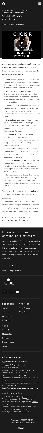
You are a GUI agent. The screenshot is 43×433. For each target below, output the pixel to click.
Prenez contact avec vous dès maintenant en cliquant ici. (17, 219)
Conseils (5, 330)
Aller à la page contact (11, 271)
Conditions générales (15, 423)
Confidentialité (30, 423)
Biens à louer (24, 312)
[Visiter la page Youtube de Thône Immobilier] (17, 294)
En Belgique (7, 316)
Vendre (5, 346)
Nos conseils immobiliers (24, 10)
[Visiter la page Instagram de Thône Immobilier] (11, 294)
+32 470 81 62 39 (9, 265)
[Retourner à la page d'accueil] (8, 285)
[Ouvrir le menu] (39, 3)
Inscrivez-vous (8, 342)
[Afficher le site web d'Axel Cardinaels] (21, 428)
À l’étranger (7, 320)
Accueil (5, 308)
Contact (5, 338)
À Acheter (6, 312)
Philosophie (7, 334)
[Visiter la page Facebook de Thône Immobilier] (4, 294)
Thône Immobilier (8, 10)
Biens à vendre (25, 308)
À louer (5, 326)
